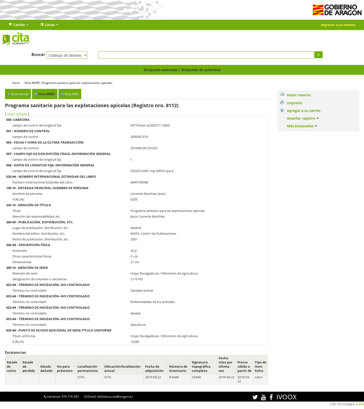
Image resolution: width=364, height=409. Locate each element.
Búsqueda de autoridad (201, 69)
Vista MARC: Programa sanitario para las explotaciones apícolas (68, 83)
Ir (318, 54)
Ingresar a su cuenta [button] (338, 24)
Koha (360, 404)
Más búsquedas (300, 126)
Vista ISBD (72, 94)
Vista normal (19, 94)
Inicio (16, 83)
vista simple (17, 114)
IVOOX (286, 396)
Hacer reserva (299, 95)
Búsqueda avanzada (160, 69)
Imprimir (294, 103)
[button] (18, 25)
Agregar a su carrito (304, 110)
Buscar (38, 54)
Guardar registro (301, 118)
